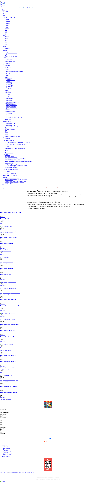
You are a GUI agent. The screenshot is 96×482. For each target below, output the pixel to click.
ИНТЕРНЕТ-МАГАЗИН (5, 11)
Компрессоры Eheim (8, 114)
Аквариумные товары (4, 16)
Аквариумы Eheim (7, 22)
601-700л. (6, 34)
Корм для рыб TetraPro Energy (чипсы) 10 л (7, 336)
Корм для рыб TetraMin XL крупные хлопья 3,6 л (8, 231)
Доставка (23, 472)
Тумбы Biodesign (7, 36)
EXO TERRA (8, 75)
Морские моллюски (7, 145)
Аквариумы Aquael (7, 19)
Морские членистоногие (8, 143)
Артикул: (1, 420)
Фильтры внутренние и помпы (9, 103)
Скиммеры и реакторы (6, 137)
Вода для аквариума (5, 50)
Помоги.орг (1, 472)
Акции (3, 14)
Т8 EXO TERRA (8, 73)
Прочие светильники (9, 88)
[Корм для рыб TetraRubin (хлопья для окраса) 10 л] (7, 375)
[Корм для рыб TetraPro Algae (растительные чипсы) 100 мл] (8, 288)
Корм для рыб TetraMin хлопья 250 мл (6, 262)
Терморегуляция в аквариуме (7, 121)
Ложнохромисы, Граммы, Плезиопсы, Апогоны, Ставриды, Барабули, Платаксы (15, 148)
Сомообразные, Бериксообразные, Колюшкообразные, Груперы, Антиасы (14, 182)
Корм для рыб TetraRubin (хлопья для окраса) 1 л (8, 392)
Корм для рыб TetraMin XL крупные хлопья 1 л (8, 218)
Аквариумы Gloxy (7, 20)
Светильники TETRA (9, 82)
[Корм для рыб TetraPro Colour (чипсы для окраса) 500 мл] (7, 325)
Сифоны (6, 128)
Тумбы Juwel (6, 37)
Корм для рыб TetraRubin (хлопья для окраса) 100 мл (9, 380)
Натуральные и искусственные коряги (10, 61)
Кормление (4, 64)
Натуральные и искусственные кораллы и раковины (11, 60)
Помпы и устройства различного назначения (9, 140)
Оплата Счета (3, 185)
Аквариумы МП (7, 27)
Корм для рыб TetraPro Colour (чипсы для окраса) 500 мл (9, 324)
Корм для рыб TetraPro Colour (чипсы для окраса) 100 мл (9, 311)
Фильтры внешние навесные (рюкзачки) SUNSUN (12, 102)
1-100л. (6, 30)
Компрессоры (6, 112)
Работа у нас (32, 472)
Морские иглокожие (7, 171)
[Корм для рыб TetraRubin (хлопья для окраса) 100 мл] (7, 381)
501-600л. (6, 33)
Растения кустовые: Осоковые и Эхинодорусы (11, 167)
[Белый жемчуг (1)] (7, 430)
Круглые (6, 29)
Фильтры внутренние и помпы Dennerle (11, 105)
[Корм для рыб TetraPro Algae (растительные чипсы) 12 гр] (8, 282)
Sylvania (9, 94)
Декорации (4, 57)
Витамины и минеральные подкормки (10, 70)
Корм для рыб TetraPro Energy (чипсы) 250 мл (8, 355)
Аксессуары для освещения (8, 78)
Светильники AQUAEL (9, 84)
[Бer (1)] (7, 429)
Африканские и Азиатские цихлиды (9, 156)
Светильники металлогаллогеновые (9, 89)
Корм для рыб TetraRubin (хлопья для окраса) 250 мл (9, 386)
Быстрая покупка (2, 217)
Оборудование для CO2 (8, 119)
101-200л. (6, 41)
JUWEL (9, 93)
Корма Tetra (7, 69)
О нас (2, 9)
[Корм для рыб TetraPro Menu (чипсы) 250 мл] (6, 369)
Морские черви (7, 146)
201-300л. (6, 31)
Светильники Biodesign (9, 86)
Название (1, 413)
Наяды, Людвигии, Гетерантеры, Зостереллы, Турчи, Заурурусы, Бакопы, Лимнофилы (16, 165)
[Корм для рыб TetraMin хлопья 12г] (5, 257)
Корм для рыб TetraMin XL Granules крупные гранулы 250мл (10, 212)
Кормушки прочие (8, 66)
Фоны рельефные (8, 63)
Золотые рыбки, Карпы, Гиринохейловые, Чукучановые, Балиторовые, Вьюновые (15, 158)
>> (10, 399)
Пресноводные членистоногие (9, 163)
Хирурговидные (7, 152)
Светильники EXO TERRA (9, 83)
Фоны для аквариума (7, 62)
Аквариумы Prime (7, 25)
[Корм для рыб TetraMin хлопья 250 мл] (5, 263)
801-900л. (6, 45)
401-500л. (6, 43)
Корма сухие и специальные (8, 67)
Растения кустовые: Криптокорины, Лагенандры (11, 166)
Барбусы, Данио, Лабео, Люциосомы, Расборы (11, 157)
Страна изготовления (3, 427)
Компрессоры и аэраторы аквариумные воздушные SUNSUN (14, 117)
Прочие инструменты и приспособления (10, 129)
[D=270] (4, 422)
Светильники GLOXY (9, 79)
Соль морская (5, 131)
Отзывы (3, 13)
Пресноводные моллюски (8, 162)
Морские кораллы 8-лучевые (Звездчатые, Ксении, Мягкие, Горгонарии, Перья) (15, 144)
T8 (6, 95)
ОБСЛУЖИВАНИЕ (4, 10)
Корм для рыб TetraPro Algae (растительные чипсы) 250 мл (10, 293)
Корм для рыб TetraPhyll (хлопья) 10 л (6, 274)
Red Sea (6, 133)
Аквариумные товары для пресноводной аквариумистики (10, 169)
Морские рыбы (5, 177)
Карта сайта (28, 472)
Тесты (5, 55)
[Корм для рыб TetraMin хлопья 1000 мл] (5, 251)
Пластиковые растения (9, 59)
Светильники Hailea (8, 87)
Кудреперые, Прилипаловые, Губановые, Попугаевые (12, 147)
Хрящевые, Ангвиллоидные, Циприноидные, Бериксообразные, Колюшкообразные (15, 160)
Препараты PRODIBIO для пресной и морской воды (11, 56)
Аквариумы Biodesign (7, 21)
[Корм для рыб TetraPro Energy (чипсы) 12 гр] (6, 350)
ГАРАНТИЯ (3, 12)
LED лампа (6, 90)
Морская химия (5, 139)
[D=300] (4, 423)
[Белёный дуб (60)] (7, 431)
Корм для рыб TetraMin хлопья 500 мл (6, 268)
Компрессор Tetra (8, 116)
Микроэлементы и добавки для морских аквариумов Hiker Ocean (14, 71)
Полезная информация (12, 472)
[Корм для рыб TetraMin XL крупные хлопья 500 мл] (7, 238)
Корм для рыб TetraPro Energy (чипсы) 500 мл (8, 361)
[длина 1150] (4, 425)
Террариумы (4, 46)
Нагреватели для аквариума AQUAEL (11, 122)
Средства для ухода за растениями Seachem (11, 53)
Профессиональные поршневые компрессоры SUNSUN (13, 118)
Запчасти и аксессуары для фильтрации (10, 111)
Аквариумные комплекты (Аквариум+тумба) (9, 17)
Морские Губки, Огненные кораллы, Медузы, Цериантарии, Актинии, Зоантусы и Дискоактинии (17, 142)
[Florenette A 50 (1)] (7, 428)
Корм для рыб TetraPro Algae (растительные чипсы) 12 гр (9, 280)
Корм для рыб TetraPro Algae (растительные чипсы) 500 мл (10, 305)
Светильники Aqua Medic (9, 85)
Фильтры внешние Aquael (9, 98)
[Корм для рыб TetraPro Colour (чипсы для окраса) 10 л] (7, 319)
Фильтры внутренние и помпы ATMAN (11, 104)
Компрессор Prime (8, 115)
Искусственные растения (8, 58)
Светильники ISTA (8, 81)
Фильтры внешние (7, 97)
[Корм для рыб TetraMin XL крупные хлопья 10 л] (6, 226)
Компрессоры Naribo (9, 113)
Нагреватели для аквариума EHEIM (10, 123)
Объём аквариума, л (2, 416)
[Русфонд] (48, 470)
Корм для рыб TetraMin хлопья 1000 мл (6, 249)
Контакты (16, 472)
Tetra (7, 54)
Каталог (20, 472)
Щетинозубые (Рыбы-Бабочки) (9, 153)
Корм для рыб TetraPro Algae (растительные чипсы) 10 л (9, 299)
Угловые (6, 26)
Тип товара (1, 415)
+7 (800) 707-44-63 (2, 2)
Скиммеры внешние (7, 138)
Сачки (5, 127)
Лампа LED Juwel (8, 91)
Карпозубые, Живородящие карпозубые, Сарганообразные (12, 159)
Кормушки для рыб (7, 65)
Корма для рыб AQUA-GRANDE (10, 68)
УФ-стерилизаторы (7, 109)
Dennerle (7, 52)
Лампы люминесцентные (8, 92)
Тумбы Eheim (6, 38)
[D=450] (4, 424)
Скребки (6, 130)
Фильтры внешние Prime (9, 100)
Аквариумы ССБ (7, 28)
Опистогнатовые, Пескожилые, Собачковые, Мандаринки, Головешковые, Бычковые (16, 179)
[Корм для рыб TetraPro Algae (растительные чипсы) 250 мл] (8, 294)
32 (9, 399)
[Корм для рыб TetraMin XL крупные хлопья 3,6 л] (6, 232)
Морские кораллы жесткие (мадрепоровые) (10, 173)
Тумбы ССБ (6, 40)
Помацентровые (7, 150)
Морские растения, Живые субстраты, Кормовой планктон (10, 175)
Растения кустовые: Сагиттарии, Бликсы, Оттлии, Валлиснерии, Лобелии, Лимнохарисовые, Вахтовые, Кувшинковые (20, 168)
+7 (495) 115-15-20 (2, 4)
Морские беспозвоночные (6, 141)
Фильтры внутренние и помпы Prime (11, 107)
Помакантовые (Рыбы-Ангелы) (9, 180)
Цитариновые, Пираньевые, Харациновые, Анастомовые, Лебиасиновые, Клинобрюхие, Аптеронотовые (18, 161)
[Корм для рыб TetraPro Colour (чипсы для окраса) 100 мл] (7, 313)
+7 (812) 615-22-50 (2, 5)
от (0, 417)
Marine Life (6, 132)
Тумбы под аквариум (6, 35)
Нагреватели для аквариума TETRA (11, 125)
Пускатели (6, 77)
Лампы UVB (6, 72)
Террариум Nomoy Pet (7, 48)
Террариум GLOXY (7, 47)
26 (4, 399)
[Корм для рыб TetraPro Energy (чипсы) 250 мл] (6, 356)
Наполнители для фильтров (8, 110)
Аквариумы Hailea (7, 23)
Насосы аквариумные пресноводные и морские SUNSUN (12, 136)
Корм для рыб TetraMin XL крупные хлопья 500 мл (8, 237)
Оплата (3, 184)
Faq (7, 472)
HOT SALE (3, 15)
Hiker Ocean (6, 134)
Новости (5, 472)
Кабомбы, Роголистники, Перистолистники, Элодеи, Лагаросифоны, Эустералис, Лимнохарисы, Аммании (18, 164)
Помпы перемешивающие (8, 135)
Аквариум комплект (7, 18)
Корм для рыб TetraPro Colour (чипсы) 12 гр (7, 330)
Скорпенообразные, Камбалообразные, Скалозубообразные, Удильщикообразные (15, 181)
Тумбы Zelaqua (7, 39)
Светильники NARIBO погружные (10, 80)
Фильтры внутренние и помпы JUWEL (11, 106)
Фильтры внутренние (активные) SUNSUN (11, 108)
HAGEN (9, 96)
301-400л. (6, 32)
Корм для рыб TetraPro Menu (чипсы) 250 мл (7, 367)
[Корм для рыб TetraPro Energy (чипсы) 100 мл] (6, 344)
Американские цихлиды (8, 155)
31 (8, 399)
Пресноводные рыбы (6, 154)
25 (3, 399)
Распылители (6, 120)
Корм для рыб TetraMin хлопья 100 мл (6, 243)
